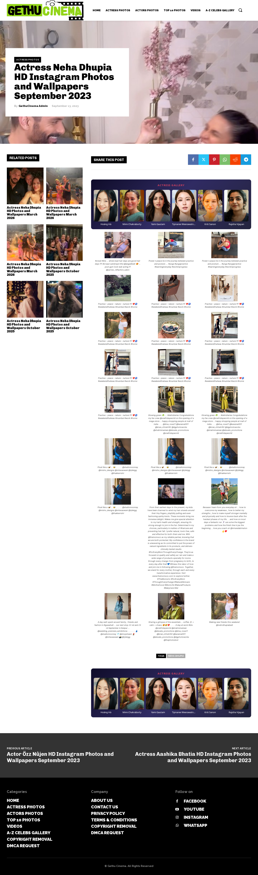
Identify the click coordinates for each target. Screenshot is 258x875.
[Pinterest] (214, 159)
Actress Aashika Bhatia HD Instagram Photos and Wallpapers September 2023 (193, 757)
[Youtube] (177, 809)
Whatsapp (195, 825)
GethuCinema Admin (33, 106)
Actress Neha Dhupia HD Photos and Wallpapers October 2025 (63, 269)
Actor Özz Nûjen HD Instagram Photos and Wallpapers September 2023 (60, 757)
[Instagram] (177, 817)
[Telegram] (246, 159)
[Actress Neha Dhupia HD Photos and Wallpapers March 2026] (25, 186)
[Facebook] (193, 159)
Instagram (196, 817)
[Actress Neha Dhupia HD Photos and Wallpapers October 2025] (64, 242)
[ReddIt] (235, 159)
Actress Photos (27, 59)
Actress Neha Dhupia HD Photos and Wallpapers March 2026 (24, 213)
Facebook (195, 801)
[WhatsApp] (225, 159)
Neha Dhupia (176, 656)
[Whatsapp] (177, 825)
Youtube (194, 809)
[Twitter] (204, 159)
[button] (240, 10)
